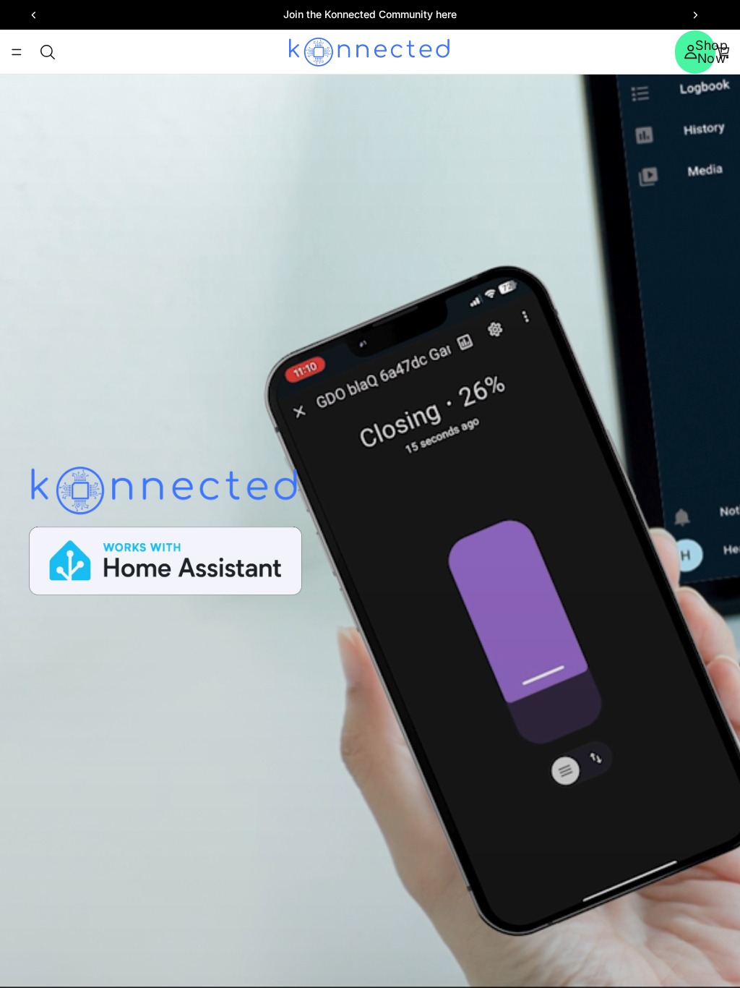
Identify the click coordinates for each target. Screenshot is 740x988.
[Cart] (723, 52)
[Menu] (16, 52)
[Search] (48, 52)
